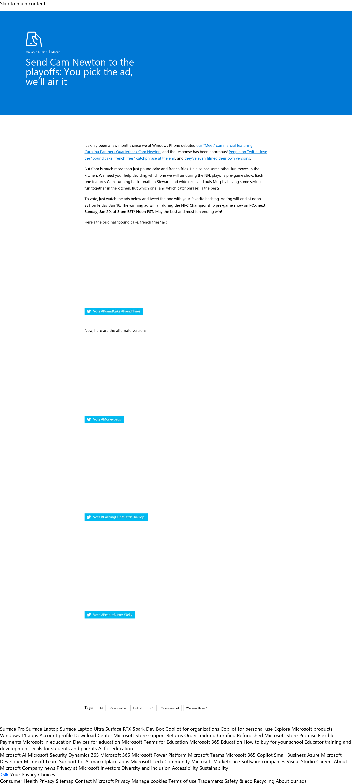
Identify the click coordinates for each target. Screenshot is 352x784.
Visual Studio (301, 761)
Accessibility (185, 767)
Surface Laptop (42, 728)
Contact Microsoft (94, 780)
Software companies (263, 761)
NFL (152, 708)
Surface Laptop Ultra (82, 728)
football (137, 708)
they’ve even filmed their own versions (217, 158)
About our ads (291, 780)
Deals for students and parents (63, 748)
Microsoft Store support (139, 735)
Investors (110, 767)
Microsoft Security (47, 754)
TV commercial (170, 708)
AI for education (115, 748)
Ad (101, 708)
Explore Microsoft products (303, 728)
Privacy (123, 780)
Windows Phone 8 (196, 708)
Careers (324, 761)
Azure (313, 754)
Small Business (290, 754)
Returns (174, 735)
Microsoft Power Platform (159, 754)
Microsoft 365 (115, 754)
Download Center (93, 735)
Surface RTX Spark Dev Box (134, 728)
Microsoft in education (47, 741)
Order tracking (200, 735)
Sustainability (213, 767)
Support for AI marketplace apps (94, 761)
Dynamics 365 (83, 754)
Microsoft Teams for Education (155, 741)
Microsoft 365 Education (215, 741)
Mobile (55, 52)
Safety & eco (238, 780)
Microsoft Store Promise (290, 735)
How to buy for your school (273, 741)
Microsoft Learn (41, 761)
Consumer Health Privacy (27, 780)
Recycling (264, 780)
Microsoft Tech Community (160, 761)
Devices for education (96, 741)
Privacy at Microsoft (78, 767)
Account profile (56, 735)
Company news (38, 767)
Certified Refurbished (240, 735)
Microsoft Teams (206, 754)
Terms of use (182, 780)
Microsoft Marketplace (215, 761)
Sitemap (65, 780)
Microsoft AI (13, 754)
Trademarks (210, 780)
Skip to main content (22, 3)
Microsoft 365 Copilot (249, 754)
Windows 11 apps (19, 735)
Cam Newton (118, 708)
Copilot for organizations (192, 728)
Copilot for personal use (247, 728)
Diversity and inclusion (145, 767)
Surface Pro (12, 728)
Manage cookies (149, 780)
